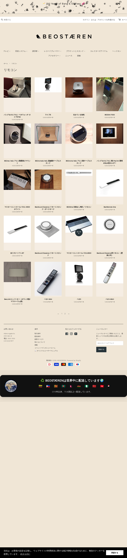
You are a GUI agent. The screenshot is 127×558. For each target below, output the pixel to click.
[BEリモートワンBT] (17, 233)
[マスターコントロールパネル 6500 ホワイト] (17, 187)
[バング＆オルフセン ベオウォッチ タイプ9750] (17, 94)
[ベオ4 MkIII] (109, 279)
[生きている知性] (79, 94)
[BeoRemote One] (109, 187)
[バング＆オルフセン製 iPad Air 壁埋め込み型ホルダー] (109, 141)
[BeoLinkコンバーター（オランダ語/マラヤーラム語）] (17, 279)
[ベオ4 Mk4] (48, 279)
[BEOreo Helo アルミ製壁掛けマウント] (17, 141)
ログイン (86, 20)
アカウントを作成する (106, 20)
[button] (25, 554)
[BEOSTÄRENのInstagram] (71, 334)
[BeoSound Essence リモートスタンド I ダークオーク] (48, 187)
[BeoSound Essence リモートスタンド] (48, 233)
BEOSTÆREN (61, 360)
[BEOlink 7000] (109, 94)
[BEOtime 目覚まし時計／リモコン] (79, 187)
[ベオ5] (79, 279)
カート (124, 20)
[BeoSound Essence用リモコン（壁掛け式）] (109, 233)
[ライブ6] (48, 94)
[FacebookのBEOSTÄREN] (66, 334)
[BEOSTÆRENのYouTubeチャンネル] (75, 334)
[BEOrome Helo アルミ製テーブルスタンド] (79, 141)
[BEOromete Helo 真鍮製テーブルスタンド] (48, 141)
